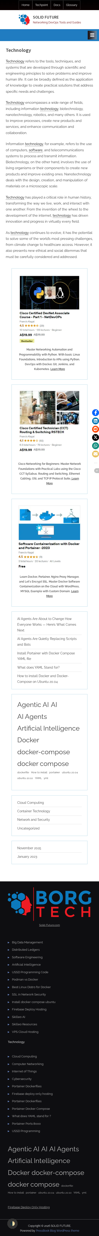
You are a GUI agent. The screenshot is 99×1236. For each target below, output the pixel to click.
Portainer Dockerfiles (26, 1086)
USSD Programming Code (30, 972)
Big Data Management (27, 942)
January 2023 (27, 856)
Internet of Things (24, 1071)
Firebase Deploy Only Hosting (29, 1207)
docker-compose (43, 752)
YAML (38, 778)
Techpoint (41, 5)
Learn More (57, 369)
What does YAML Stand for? (38, 667)
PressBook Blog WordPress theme (57, 1230)
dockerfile (23, 772)
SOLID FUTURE (46, 17)
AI (54, 705)
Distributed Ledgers (26, 949)
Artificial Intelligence (48, 728)
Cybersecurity (22, 1079)
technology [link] (49, 109)
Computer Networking (28, 1064)
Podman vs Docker (25, 979)
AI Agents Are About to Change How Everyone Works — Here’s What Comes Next (46, 624)
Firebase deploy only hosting (32, 1094)
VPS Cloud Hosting (25, 1032)
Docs (57, 5)
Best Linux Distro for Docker (31, 987)
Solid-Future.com (49, 925)
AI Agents (32, 716)
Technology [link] (15, 61)
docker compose (43, 764)
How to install (39, 772)
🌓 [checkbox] (12, 1223)
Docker (28, 740)
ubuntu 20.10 (25, 778)
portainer (54, 772)
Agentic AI (33, 705)
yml (46, 778)
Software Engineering (27, 957)
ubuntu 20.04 (70, 772)
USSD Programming (26, 1131)
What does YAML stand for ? (31, 1116)
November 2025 (29, 848)
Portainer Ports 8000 (26, 1123)
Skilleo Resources (24, 1024)
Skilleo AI (18, 1017)
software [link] (36, 150)
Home (25, 5)
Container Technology (33, 811)
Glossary (71, 5)
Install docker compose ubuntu (33, 1002)
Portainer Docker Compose (31, 1108)
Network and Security (33, 819)
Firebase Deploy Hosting (29, 1009)
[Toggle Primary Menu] (92, 35)
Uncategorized (28, 828)
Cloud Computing (30, 802)
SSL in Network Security (29, 994)
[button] (95, 412)
